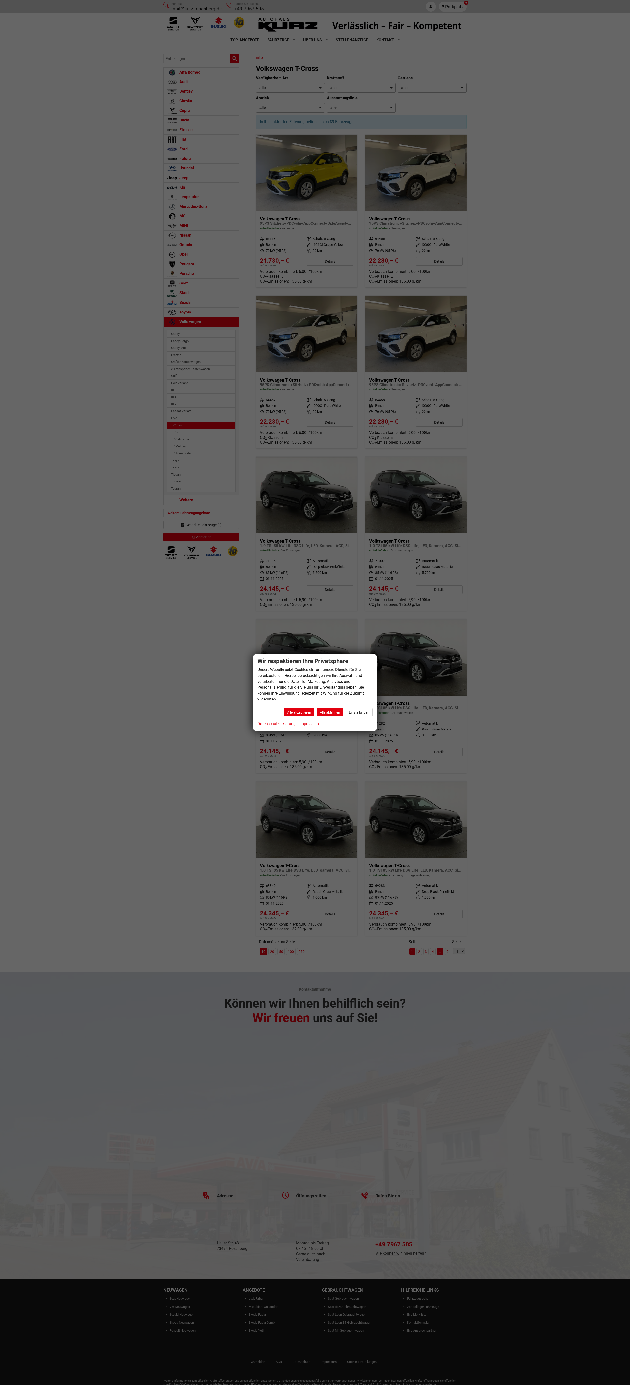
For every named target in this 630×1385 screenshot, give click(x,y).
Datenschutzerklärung (276, 723)
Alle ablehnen (330, 712)
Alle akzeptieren (299, 712)
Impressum (309, 723)
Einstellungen (359, 712)
